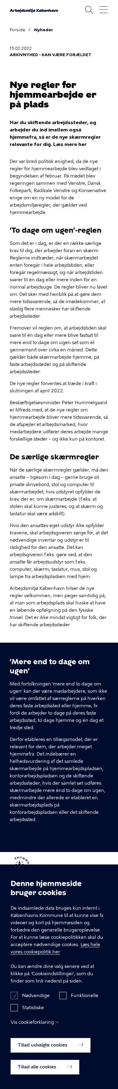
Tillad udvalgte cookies (43, 1045)
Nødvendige (36, 995)
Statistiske (33, 1007)
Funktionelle (84, 995)
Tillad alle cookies (37, 1067)
